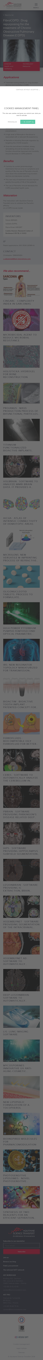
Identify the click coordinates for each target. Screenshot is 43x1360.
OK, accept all (28, 122)
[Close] (21, 680)
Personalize (12, 122)
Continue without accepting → (28, 90)
